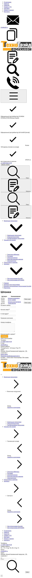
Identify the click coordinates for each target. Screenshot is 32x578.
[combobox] (16, 559)
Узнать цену (27, 299)
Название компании (7, 318)
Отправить (4, 336)
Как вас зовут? (5, 309)
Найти (27, 572)
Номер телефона (6, 322)
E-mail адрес (4, 314)
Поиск (27, 178)
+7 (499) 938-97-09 (6, 163)
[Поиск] (13, 76)
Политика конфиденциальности (10, 356)
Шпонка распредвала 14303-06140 (14, 302)
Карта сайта (4, 354)
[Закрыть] (1, 374)
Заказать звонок (5, 164)
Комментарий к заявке (8, 334)
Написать (28, 191)
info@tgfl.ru (4, 27)
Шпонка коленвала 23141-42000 (14, 299)
